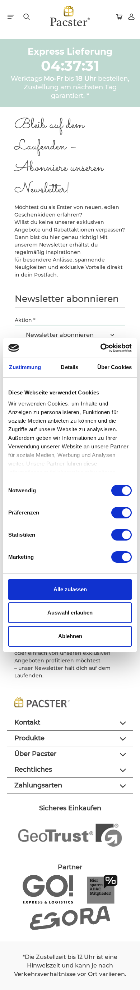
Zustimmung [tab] (25, 367)
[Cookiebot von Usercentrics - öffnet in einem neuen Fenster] (101, 348)
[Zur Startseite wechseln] (69, 16)
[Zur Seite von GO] (48, 889)
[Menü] (11, 16)
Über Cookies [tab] (114, 367)
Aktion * (25, 320)
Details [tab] (69, 367)
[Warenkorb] (120, 16)
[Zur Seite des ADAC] (102, 889)
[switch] (121, 512)
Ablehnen (70, 636)
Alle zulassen (70, 589)
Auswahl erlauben (70, 613)
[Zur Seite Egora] (70, 917)
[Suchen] (27, 16)
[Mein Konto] (132, 16)
